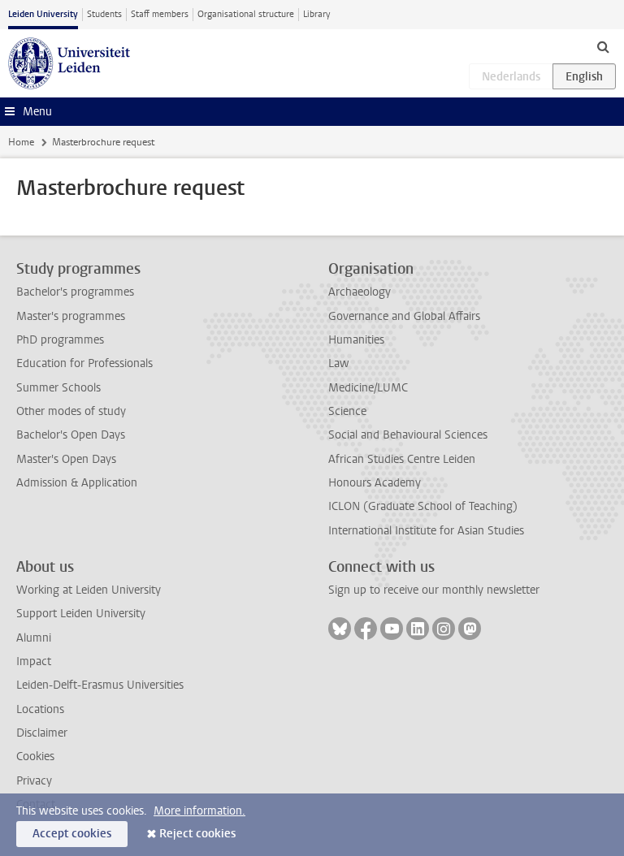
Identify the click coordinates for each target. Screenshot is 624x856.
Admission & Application (76, 483)
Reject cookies (197, 833)
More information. (199, 811)
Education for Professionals (84, 363)
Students (104, 14)
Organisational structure (245, 14)
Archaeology (359, 292)
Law (338, 363)
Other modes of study (71, 411)
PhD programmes (60, 340)
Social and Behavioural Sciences (408, 435)
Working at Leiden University (88, 590)
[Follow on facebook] (365, 628)
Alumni (33, 638)
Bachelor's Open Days (70, 435)
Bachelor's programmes (75, 292)
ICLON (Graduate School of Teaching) (423, 506)
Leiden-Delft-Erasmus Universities (100, 685)
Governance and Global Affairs (404, 316)
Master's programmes (70, 316)
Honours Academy (374, 483)
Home (21, 142)
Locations (40, 709)
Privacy (34, 781)
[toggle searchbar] (603, 46)
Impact (33, 661)
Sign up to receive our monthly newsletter (434, 590)
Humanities (356, 340)
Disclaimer (41, 733)
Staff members (159, 14)
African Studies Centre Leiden (401, 459)
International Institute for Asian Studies (426, 530)
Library (316, 14)
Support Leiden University (80, 613)
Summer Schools (58, 388)
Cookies (35, 756)
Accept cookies (71, 833)
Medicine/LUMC (368, 388)
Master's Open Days (66, 459)
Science (347, 411)
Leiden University (43, 14)
